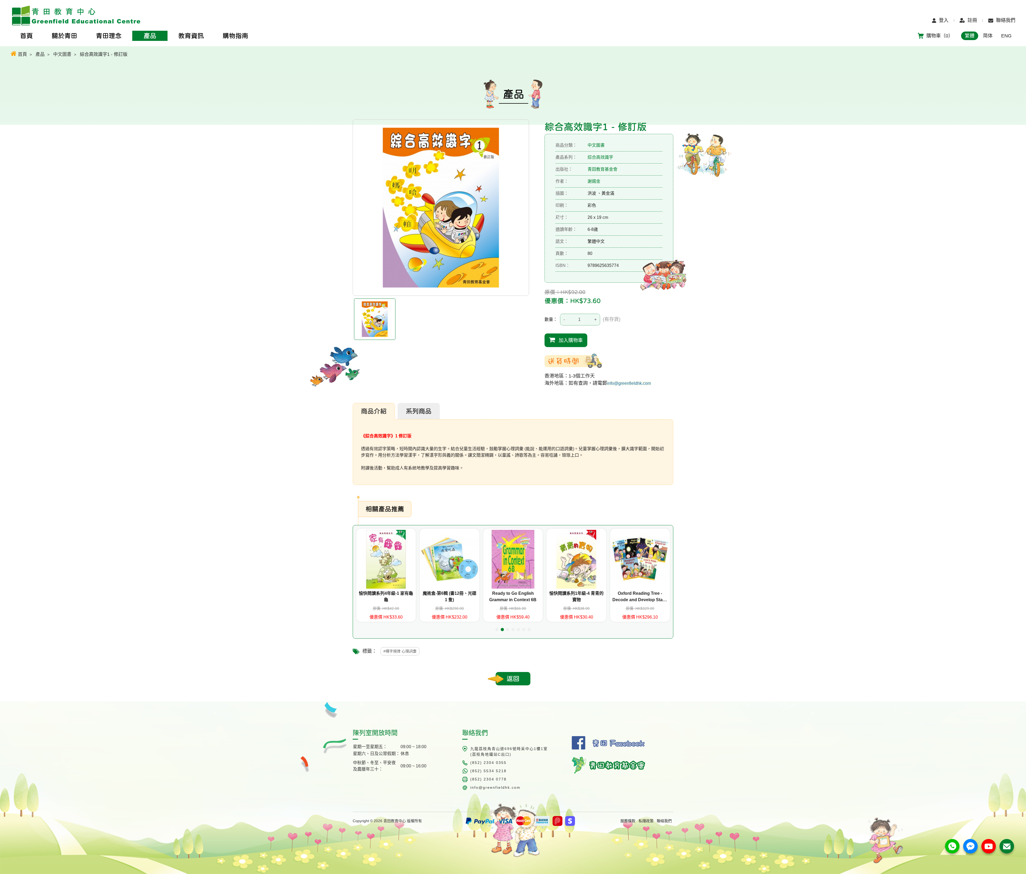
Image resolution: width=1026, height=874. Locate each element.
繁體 (969, 35)
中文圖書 (62, 54)
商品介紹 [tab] (374, 411)
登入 (944, 20)
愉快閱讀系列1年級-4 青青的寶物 (513, 596)
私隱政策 (646, 821)
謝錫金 (594, 181)
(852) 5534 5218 (488, 771)
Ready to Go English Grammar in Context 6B (449, 596)
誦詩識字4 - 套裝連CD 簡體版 (640, 593)
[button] (497, 629)
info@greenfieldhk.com (629, 383)
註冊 (972, 20)
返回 (513, 678)
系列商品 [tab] (419, 411)
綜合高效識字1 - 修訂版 (103, 54)
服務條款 (627, 821)
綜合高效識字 (600, 157)
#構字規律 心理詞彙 (400, 651)
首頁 (22, 54)
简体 (988, 35)
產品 (40, 54)
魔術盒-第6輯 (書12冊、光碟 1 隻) (386, 596)
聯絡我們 (1005, 20)
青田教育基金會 (602, 169)
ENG (1006, 35)
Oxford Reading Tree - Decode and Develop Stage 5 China (576, 597)
